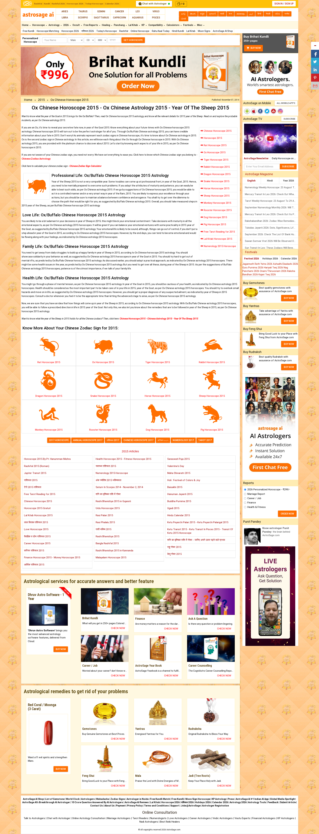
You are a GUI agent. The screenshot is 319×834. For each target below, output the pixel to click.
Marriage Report (256, 493)
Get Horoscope (133, 40)
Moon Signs (204, 31)
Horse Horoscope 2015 (216, 188)
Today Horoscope (94, 3)
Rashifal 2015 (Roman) (36, 466)
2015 (41, 100)
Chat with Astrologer (154, 3)
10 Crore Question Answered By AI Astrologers (97, 802)
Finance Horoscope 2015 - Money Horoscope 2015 (52, 557)
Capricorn (119, 17)
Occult (76, 25)
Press (231, 799)
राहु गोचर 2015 (174, 547)
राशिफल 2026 (87, 31)
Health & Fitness (256, 507)
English (251, 180)
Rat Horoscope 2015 (214, 145)
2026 (66, 25)
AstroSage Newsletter (256, 158)
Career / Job (254, 498)
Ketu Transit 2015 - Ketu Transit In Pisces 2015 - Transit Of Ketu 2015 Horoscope (200, 531)
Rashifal (38, 3)
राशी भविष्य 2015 (103, 529)
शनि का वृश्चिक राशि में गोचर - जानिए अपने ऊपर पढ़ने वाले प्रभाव (196, 539)
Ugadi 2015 (173, 508)
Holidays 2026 (270, 258)
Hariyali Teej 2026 (274, 267)
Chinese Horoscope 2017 (138, 440)
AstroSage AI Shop (223, 31)
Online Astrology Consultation (89, 818)
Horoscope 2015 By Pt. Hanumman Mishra (47, 458)
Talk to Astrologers (34, 818)
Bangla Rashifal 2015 (107, 543)
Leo (138, 11)
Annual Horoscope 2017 (87, 440)
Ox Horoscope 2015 (214, 152)
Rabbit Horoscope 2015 (216, 166)
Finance (251, 502)
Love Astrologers (178, 818)
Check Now (118, 628)
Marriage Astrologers (119, 818)
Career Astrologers (200, 818)
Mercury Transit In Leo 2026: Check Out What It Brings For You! (271, 194)
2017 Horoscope (59, 440)
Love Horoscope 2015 (36, 529)
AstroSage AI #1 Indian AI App (252, 799)
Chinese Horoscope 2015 (217, 130)
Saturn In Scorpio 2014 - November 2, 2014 (119, 487)
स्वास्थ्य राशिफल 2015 (106, 466)
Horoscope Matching (48, 31)
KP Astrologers (286, 818)
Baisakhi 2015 (174, 487)
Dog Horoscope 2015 (215, 217)
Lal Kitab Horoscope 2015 (217, 238)
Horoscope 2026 (75, 3)
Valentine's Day (175, 466)
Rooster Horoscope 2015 (217, 210)
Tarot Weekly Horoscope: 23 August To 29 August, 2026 (271, 200)
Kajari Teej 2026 (267, 274)
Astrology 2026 (238, 802)
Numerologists (158, 818)
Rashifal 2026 (58, 3)
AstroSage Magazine (259, 174)
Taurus (82, 11)
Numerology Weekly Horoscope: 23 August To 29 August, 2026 (271, 187)
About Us (109, 805)
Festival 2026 (251, 258)
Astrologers (88, 799)
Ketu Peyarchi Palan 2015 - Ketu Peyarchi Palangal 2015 (197, 522)
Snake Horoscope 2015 (216, 181)
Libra (65, 17)
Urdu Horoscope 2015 (108, 508)
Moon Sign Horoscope (197, 799)
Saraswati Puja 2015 (178, 458)
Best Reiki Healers (170, 821)
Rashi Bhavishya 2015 (107, 536)
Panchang (119, 25)
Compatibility (155, 25)
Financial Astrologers (263, 818)
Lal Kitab (190, 31)
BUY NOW (61, 649)
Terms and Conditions (156, 805)
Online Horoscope (140, 31)
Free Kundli (28, 31)
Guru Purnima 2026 (253, 267)
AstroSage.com (173, 830)
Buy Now (255, 48)
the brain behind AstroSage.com (276, 532)
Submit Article (288, 802)
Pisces (156, 17)
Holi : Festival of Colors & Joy (183, 480)
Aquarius (137, 17)
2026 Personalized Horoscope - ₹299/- (268, 489)
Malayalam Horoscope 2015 (111, 557)
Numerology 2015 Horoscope (219, 246)
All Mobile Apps (286, 103)
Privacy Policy (135, 805)
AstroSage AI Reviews (137, 802)
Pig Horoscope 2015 (214, 224)
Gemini (101, 11)
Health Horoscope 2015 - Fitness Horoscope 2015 (123, 458)
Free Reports (91, 25)
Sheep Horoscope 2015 (216, 195)
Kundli (47, 3)
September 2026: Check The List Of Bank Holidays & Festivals (271, 234)
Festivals (188, 25)
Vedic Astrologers (223, 818)
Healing (106, 25)
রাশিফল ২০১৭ (163, 440)
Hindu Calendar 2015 (178, 515)
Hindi (270, 180)
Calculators (173, 25)
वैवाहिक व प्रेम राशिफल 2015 (37, 536)
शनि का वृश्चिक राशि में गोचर (108, 494)
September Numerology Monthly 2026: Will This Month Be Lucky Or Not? (271, 207)
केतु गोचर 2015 (174, 554)
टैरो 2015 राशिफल (32, 487)
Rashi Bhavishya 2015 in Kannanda (114, 550)
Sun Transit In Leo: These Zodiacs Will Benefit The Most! (271, 247)
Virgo (156, 11)
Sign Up (289, 3)
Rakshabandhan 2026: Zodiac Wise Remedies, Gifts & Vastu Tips (271, 220)
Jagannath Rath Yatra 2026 (257, 263)
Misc (200, 25)
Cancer (119, 11)
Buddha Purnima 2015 (179, 501)
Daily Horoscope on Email (285, 158)
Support (174, 805)
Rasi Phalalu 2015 (105, 522)
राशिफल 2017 (113, 440)
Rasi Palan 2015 (104, 515)
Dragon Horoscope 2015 (216, 174)
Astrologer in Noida (138, 799)
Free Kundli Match (160, 799)
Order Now (287, 513)
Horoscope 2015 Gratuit (37, 508)
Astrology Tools (257, 802)
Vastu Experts (242, 818)
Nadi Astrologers (148, 821)
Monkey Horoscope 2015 (217, 202)
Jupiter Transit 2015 (35, 473)
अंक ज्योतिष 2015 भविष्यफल (108, 480)
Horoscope (38, 25)
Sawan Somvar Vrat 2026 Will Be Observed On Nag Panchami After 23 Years (271, 241)
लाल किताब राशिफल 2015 (36, 522)
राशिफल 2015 (30, 480)
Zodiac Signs (117, 799)
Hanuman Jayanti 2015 (179, 494)
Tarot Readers (140, 818)
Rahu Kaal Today (160, 31)
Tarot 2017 (205, 440)
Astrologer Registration (215, 805)
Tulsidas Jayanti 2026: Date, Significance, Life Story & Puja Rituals (271, 227)
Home (25, 25)
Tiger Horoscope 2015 (215, 159)
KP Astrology (219, 799)
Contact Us (96, 805)
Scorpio (83, 17)
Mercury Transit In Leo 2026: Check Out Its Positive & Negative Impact (271, 214)
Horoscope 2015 (212, 138)
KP (143, 25)
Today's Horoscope (106, 31)
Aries (64, 11)
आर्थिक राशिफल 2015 (34, 564)
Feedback (273, 802)
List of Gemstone (54, 799)
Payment (121, 805)
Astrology (54, 25)
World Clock (73, 799)
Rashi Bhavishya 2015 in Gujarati (113, 501)
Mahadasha (102, 799)
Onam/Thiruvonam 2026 (273, 271)
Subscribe (289, 119)
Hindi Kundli (178, 31)
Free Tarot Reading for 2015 (219, 231)
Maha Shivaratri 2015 (178, 473)
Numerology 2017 (183, 440)
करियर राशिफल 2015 (34, 550)
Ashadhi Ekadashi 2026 (285, 263)
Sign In (278, 3)
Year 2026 (288, 180)
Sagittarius (101, 17)
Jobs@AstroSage (191, 805)
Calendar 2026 (112, 3)
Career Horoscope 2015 (37, 543)
